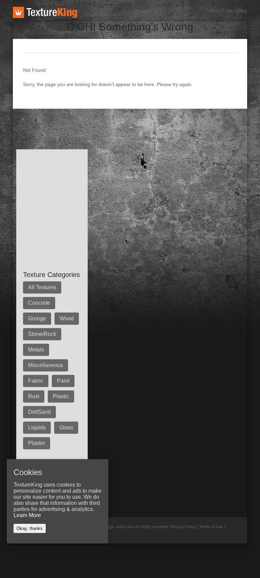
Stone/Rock (42, 334)
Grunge (37, 318)
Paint (63, 381)
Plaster (36, 443)
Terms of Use (219, 10)
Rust (33, 396)
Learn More (27, 515)
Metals (36, 349)
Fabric (35, 381)
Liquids (37, 427)
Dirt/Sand (39, 412)
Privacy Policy (183, 527)
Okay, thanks (30, 528)
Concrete (39, 303)
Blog (242, 10)
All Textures (42, 287)
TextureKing (45, 12)
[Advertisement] (136, 124)
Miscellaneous (45, 365)
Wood (67, 318)
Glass (66, 427)
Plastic (61, 396)
